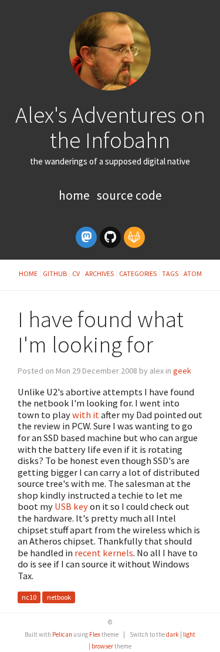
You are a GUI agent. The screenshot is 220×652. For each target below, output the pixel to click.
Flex (94, 634)
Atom (193, 273)
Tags (170, 273)
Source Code (129, 195)
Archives (99, 273)
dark (172, 634)
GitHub (55, 273)
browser (102, 646)
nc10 (29, 597)
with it (85, 415)
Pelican (62, 634)
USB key (71, 506)
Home (75, 195)
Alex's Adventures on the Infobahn (110, 127)
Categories (138, 273)
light (189, 634)
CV (76, 273)
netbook (59, 597)
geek (182, 370)
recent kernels (104, 553)
